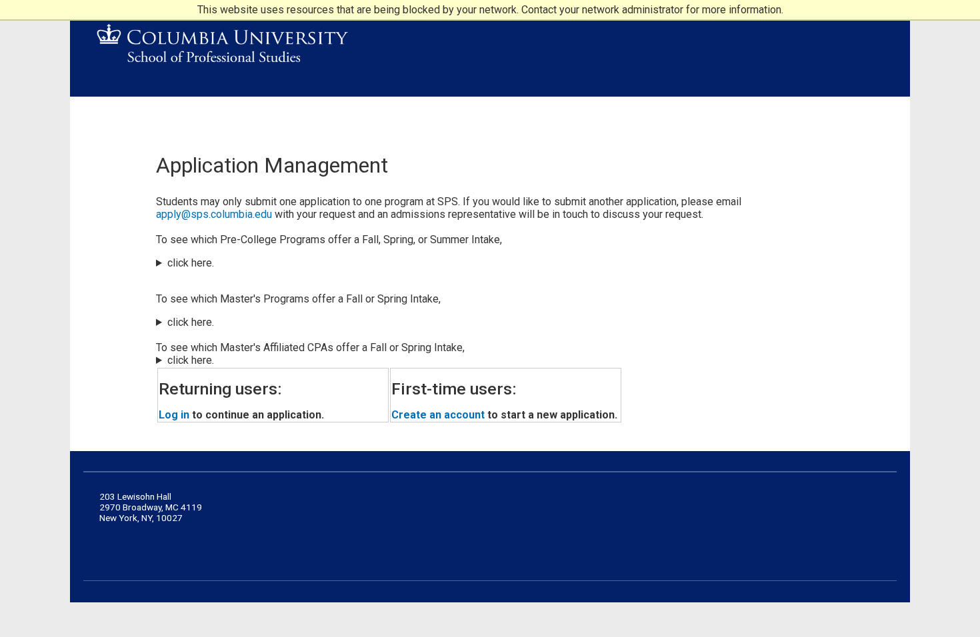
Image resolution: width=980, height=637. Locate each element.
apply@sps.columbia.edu (214, 214)
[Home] (223, 47)
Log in (174, 414)
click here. (190, 263)
